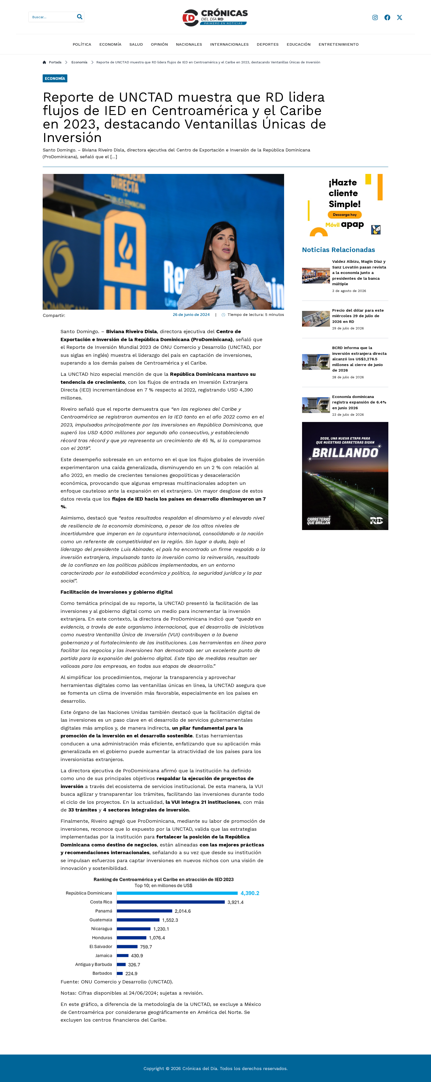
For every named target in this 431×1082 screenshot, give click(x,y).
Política (82, 44)
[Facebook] (387, 17)
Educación (299, 44)
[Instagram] (375, 17)
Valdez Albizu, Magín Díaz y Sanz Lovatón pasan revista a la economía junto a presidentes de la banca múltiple (359, 272)
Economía (110, 44)
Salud (136, 44)
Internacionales (229, 44)
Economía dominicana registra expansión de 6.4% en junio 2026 (359, 402)
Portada (55, 62)
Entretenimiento (339, 44)
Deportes (268, 44)
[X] (400, 17)
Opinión (159, 44)
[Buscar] (80, 17)
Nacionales (189, 44)
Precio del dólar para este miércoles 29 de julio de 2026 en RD (358, 316)
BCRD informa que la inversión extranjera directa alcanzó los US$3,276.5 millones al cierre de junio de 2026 (359, 359)
